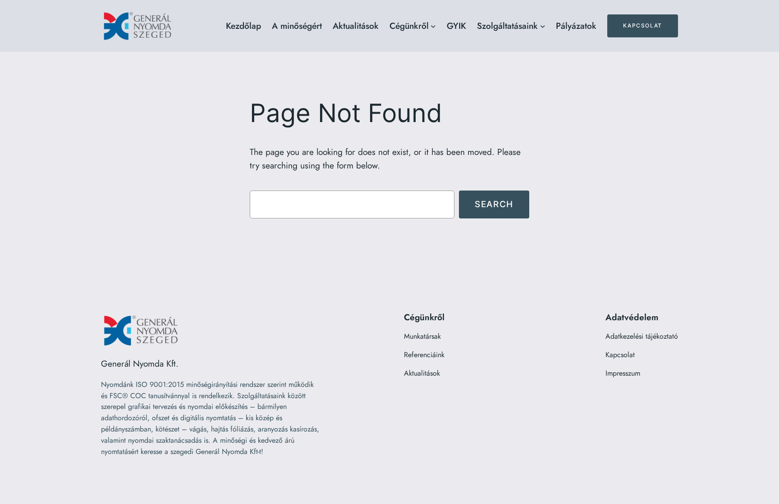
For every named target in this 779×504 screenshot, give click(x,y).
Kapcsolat (642, 25)
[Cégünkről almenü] (433, 26)
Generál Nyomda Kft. (140, 363)
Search (494, 204)
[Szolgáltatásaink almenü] (542, 26)
